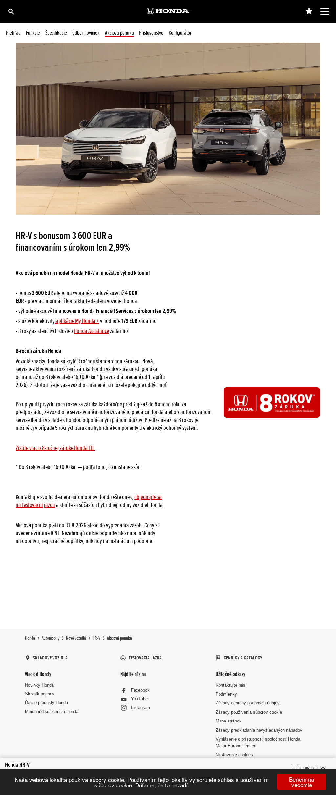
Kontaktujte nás (230, 685)
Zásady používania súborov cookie (249, 712)
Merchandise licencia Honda (51, 711)
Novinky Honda (39, 685)
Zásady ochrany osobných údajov (248, 703)
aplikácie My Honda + (77, 321)
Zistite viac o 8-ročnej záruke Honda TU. (55, 448)
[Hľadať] (10, 11)
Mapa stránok (229, 721)
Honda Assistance (91, 331)
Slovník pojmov (39, 693)
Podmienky (226, 694)
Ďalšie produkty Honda (46, 702)
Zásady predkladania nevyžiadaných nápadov (259, 730)
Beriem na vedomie (301, 782)
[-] (309, 11)
